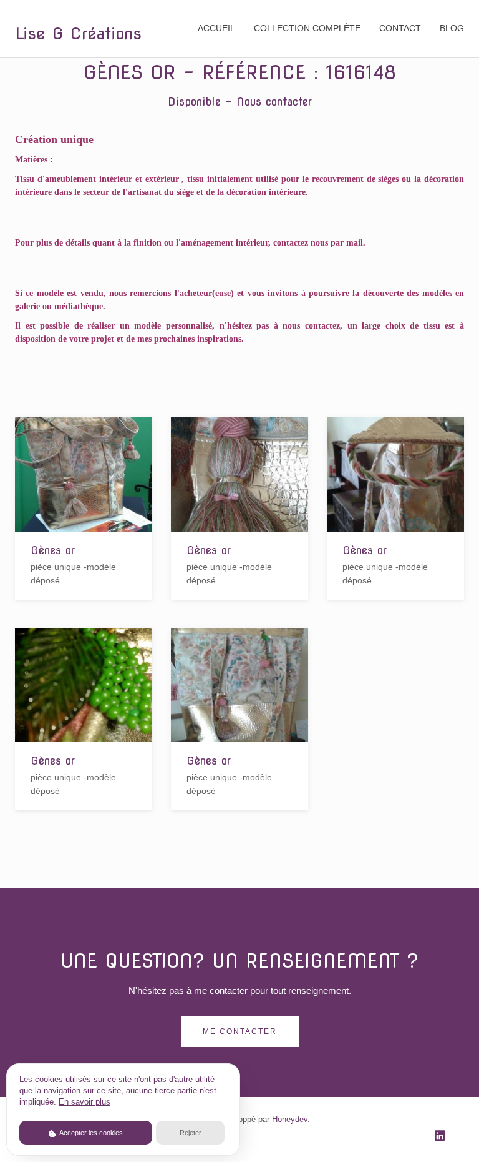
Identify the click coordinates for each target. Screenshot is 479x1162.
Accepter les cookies (90, 1132)
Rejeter (190, 1132)
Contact (400, 28)
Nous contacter (274, 101)
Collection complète (307, 28)
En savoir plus (84, 1102)
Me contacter (240, 1031)
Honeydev (289, 1119)
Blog (452, 28)
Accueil (216, 28)
